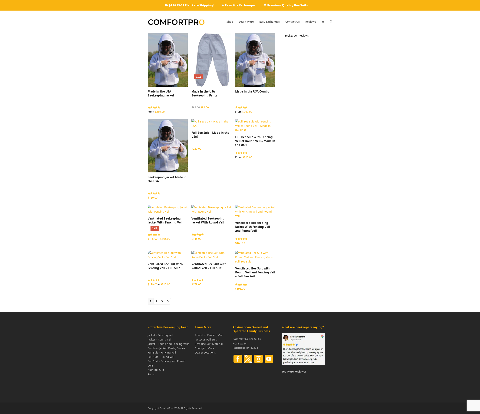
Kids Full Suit (156, 370)
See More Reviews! (294, 371)
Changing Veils (204, 348)
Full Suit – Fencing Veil (162, 352)
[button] (323, 21)
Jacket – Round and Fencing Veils (168, 344)
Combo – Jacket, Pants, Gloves (166, 348)
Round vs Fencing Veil (209, 335)
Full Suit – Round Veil (161, 357)
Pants (151, 374)
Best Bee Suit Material (209, 344)
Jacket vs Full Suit (206, 339)
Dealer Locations (205, 352)
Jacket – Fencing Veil (160, 335)
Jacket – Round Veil (159, 339)
